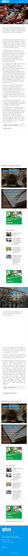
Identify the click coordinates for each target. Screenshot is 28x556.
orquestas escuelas (7, 128)
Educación (6, 170)
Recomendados (16, 191)
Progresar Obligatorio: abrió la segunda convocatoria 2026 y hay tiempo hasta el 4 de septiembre (13, 197)
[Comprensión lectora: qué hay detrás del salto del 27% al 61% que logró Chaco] (8, 248)
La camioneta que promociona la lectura (14, 521)
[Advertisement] (14, 35)
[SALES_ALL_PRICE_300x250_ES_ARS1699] (14, 217)
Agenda (5, 191)
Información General (13, 170)
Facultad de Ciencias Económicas (10, 393)
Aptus (17, 553)
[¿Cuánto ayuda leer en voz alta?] (14, 177)
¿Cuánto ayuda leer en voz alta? (12, 174)
